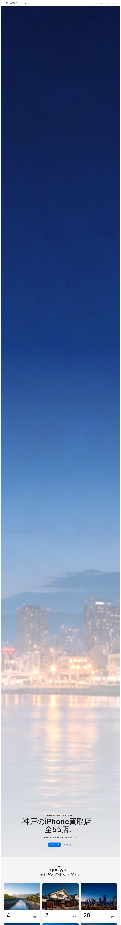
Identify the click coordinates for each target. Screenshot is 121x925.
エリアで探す (54, 845)
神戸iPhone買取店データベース (15, 3)
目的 (109, 3)
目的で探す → (68, 845)
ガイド (115, 3)
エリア (103, 3)
